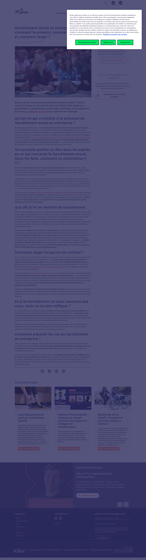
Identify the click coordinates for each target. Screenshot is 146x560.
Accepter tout (125, 42)
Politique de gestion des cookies (115, 34)
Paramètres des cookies (87, 42)
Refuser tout (108, 42)
